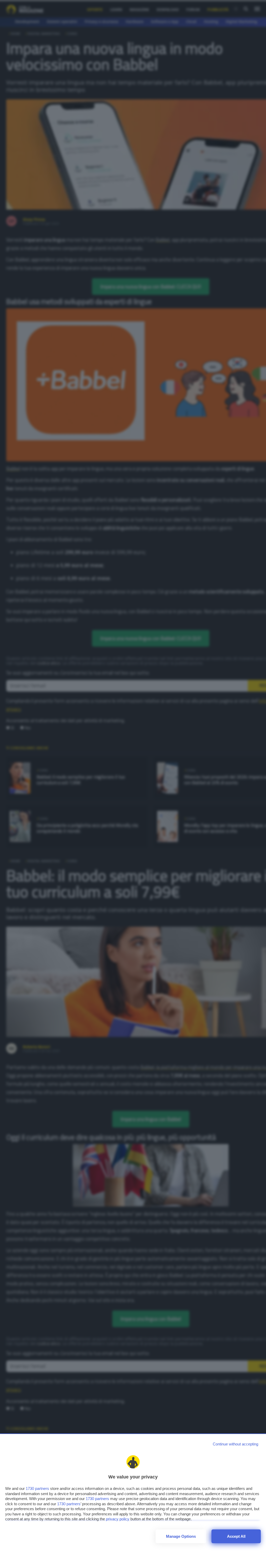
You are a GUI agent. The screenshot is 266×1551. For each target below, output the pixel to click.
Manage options (181, 1536)
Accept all (236, 1536)
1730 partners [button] (37, 1488)
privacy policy (117, 1519)
